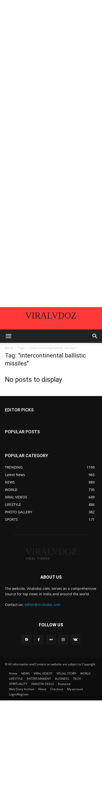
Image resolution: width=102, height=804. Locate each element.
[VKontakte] (75, 639)
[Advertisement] (51, 51)
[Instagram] (63, 639)
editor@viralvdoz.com (42, 604)
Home (9, 348)
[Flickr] (51, 639)
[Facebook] (39, 639)
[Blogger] (26, 639)
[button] (8, 336)
